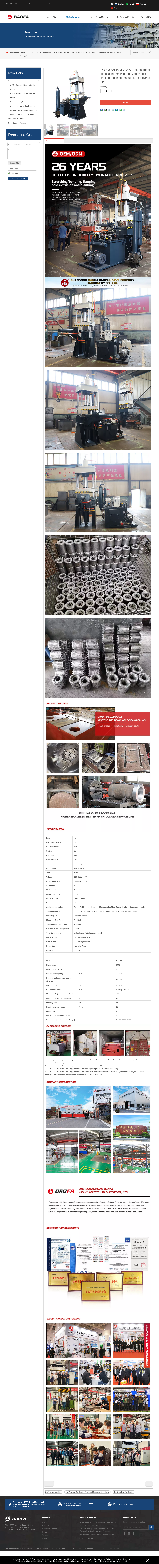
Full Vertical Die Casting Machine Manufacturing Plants (87, 1492)
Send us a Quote (18, 178)
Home (44, 1522)
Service (45, 1535)
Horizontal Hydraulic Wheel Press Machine (97, 1535)
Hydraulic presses (15, 81)
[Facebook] (125, 1533)
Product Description (54, 141)
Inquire (126, 102)
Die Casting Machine (53, 1492)
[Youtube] (129, 1533)
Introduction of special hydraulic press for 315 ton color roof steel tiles (98, 1524)
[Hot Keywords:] (150, 52)
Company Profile (86, 1538)
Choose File (14, 163)
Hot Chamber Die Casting (123, 1492)
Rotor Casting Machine (17, 123)
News (44, 1532)
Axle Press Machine (16, 119)
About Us (46, 1525)
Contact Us (46, 1538)
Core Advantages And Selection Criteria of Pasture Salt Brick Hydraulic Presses (96, 1530)
